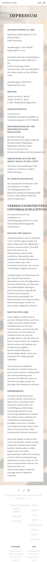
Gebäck (35, 505)
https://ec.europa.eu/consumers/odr (23, 192)
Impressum (17, 516)
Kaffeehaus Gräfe (9, 3)
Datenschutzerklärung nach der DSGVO (19, 508)
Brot (35, 515)
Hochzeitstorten (35, 525)
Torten (35, 520)
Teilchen (35, 510)
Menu (39, 3)
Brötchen (35, 539)
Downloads (17, 521)
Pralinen (34, 529)
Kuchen (35, 534)
